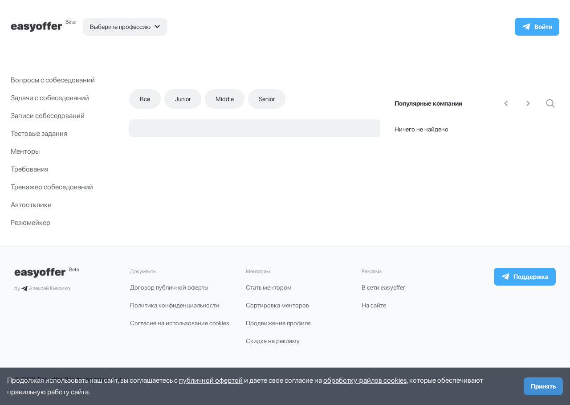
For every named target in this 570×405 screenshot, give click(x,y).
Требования (30, 169)
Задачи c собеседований (50, 98)
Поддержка (531, 276)
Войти (543, 26)
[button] (125, 27)
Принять (543, 386)
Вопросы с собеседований (53, 80)
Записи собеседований (48, 115)
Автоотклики (31, 204)
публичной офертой (211, 380)
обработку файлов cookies (365, 380)
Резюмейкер (30, 222)
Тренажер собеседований (52, 187)
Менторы (25, 151)
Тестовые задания (39, 133)
